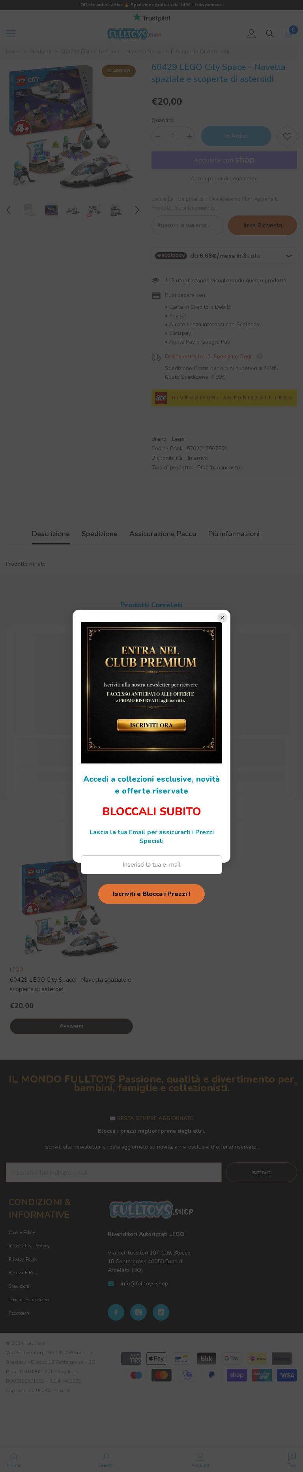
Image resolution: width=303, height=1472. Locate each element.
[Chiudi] (222, 618)
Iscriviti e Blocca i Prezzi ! (151, 894)
